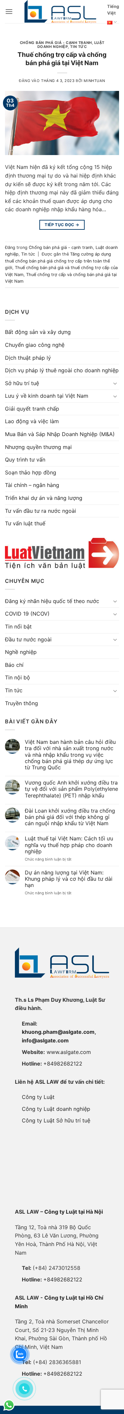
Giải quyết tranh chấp (32, 408)
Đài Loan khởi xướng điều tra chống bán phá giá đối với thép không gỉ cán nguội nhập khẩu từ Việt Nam (70, 817)
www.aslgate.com (69, 1052)
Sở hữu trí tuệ (22, 383)
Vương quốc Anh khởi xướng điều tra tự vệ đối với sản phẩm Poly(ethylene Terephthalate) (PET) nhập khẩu (71, 789)
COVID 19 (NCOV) (27, 613)
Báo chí (14, 665)
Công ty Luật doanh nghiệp (56, 1109)
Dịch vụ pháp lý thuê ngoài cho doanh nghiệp (62, 370)
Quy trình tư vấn (25, 459)
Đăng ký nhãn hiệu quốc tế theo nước (52, 601)
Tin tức (78, 46)
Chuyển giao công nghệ (34, 345)
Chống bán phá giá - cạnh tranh (56, 42)
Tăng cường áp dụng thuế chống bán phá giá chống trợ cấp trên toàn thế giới (58, 261)
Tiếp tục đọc (62, 224)
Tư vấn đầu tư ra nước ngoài (40, 510)
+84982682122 (62, 1063)
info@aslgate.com (45, 1040)
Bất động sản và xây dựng (38, 332)
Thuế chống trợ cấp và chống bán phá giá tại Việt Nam (62, 59)
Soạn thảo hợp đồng (30, 472)
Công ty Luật (38, 1097)
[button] (9, 11)
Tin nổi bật (18, 626)
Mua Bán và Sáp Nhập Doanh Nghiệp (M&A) (60, 434)
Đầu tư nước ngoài (28, 639)
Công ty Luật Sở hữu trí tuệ (56, 1120)
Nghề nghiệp (21, 652)
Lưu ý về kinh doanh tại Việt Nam (46, 395)
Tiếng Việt (113, 10)
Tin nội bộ (17, 677)
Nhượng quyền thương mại (38, 447)
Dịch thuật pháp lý (28, 357)
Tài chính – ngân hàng (32, 485)
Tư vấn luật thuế (25, 523)
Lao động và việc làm (32, 421)
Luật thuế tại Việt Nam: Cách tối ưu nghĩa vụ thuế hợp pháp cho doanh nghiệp (69, 844)
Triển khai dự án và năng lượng (43, 498)
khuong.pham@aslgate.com (58, 1032)
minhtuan (94, 80)
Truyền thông (21, 703)
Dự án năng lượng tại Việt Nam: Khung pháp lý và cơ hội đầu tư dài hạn (68, 878)
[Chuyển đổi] (115, 383)
